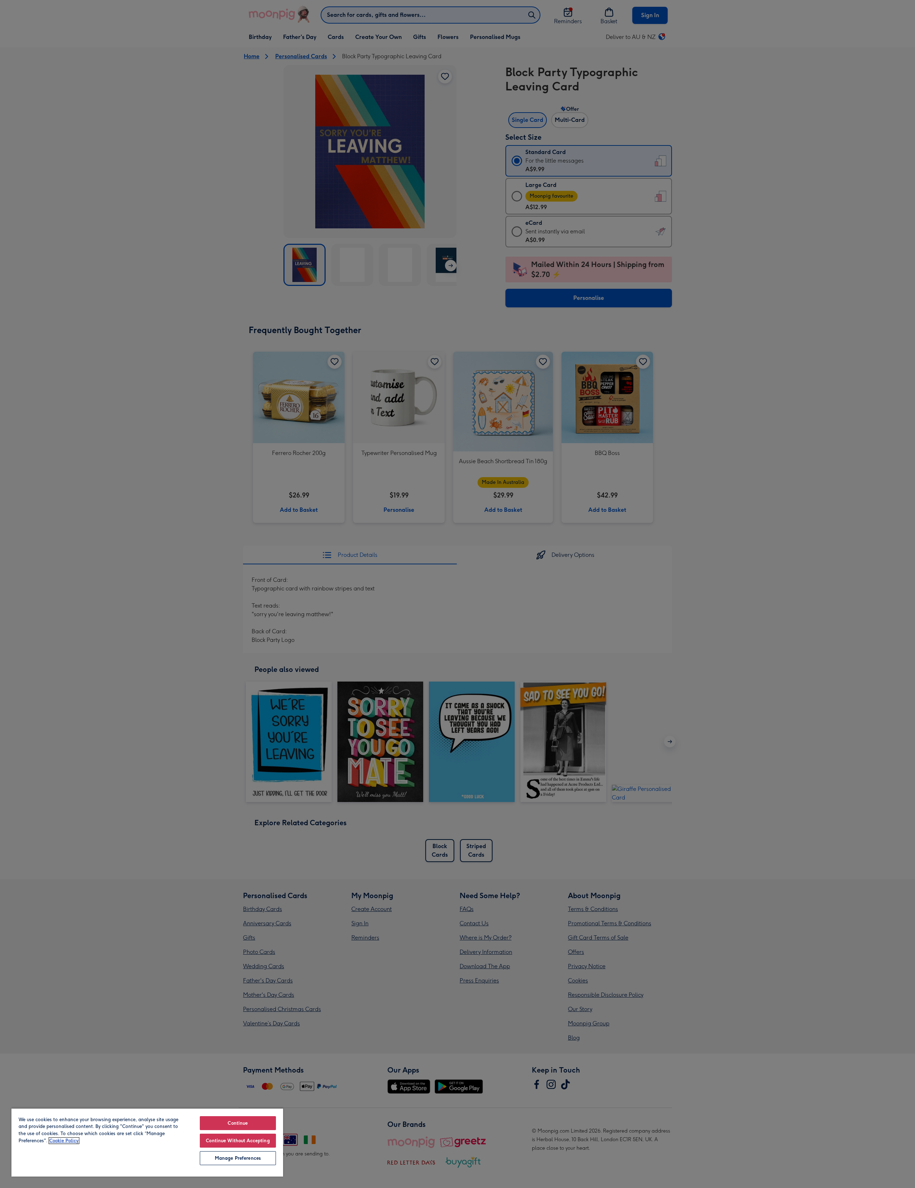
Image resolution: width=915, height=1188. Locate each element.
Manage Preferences (238, 1158)
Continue (238, 1123)
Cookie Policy (64, 1140)
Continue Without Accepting (237, 1140)
